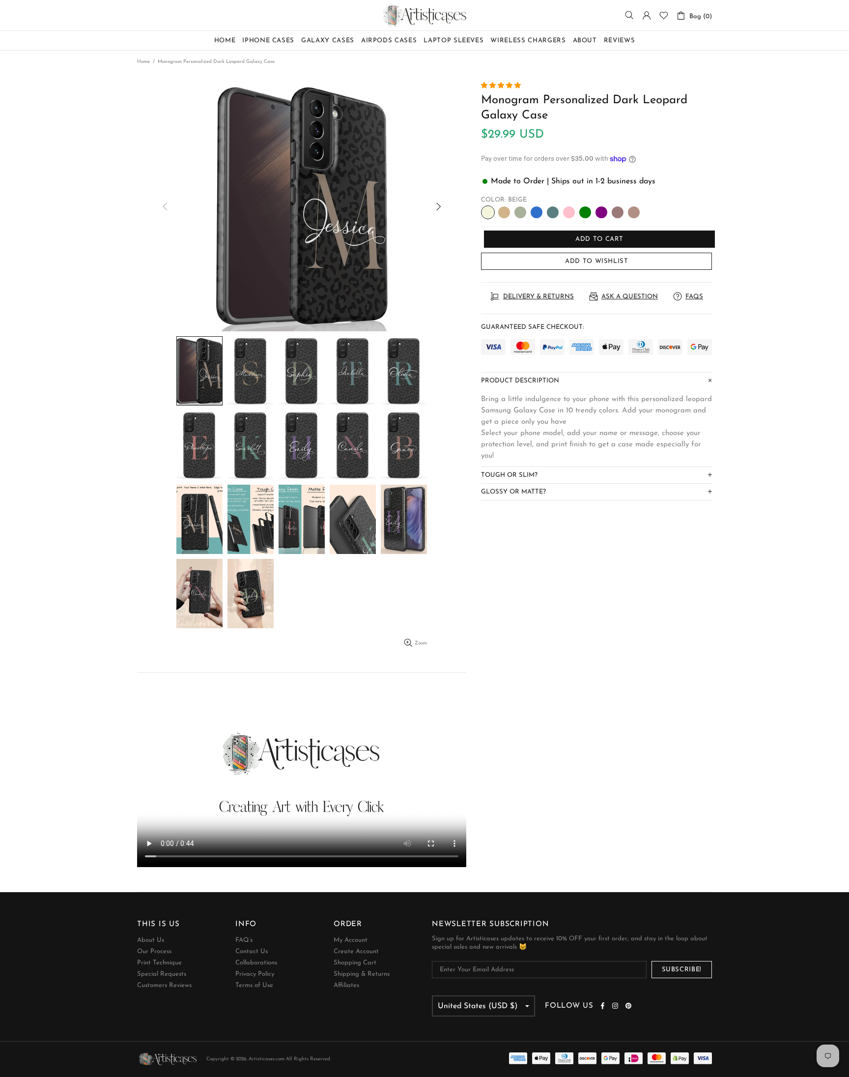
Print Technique (159, 963)
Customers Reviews (164, 985)
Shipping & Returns (362, 974)
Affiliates (346, 985)
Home (143, 61)
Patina (553, 212)
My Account (351, 940)
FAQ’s (244, 940)
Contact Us (251, 951)
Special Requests (161, 974)
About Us (150, 940)
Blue (536, 212)
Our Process (154, 951)
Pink (569, 212)
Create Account (356, 951)
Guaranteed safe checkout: (532, 327)
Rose (617, 212)
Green (585, 212)
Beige (488, 212)
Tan (504, 212)
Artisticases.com (424, 15)
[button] (502, 86)
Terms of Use (254, 985)
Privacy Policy (254, 974)
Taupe (634, 212)
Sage (520, 212)
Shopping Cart (355, 963)
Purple (601, 212)
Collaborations (256, 963)
